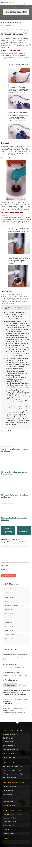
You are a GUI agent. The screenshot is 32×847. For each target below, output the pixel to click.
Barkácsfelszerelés (10, 593)
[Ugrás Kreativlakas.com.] (1, 22)
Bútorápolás (8, 601)
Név (3, 561)
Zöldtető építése (8, 825)
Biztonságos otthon (9, 822)
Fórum (24, 685)
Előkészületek (9, 609)
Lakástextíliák (8, 794)
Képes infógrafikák (9, 757)
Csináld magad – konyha (11, 605)
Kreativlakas (7, 2)
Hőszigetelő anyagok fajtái (12, 770)
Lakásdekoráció (8, 790)
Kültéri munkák (9, 626)
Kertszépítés (8, 622)
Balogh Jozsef (6, 699)
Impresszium (7, 842)
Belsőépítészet (8, 801)
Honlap (3, 569)
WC (26, 29)
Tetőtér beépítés (9, 634)
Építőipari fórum (8, 833)
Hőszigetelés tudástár (10, 777)
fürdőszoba (6, 29)
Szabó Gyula (6, 708)
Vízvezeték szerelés (10, 643)
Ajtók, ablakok (9, 588)
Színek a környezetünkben (11, 798)
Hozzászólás (5, 545)
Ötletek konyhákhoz (10, 787)
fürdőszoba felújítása (17, 29)
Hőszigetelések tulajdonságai (13, 774)
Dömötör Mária (7, 690)
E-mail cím (4, 565)
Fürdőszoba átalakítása (11, 618)
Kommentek (11, 685)
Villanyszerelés (9, 639)
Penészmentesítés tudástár (12, 814)
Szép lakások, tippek (9, 805)
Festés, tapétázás (10, 613)
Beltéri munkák (9, 597)
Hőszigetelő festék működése (13, 766)
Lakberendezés (9, 630)
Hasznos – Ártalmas (9, 818)
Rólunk (6, 838)
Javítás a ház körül (9, 734)
